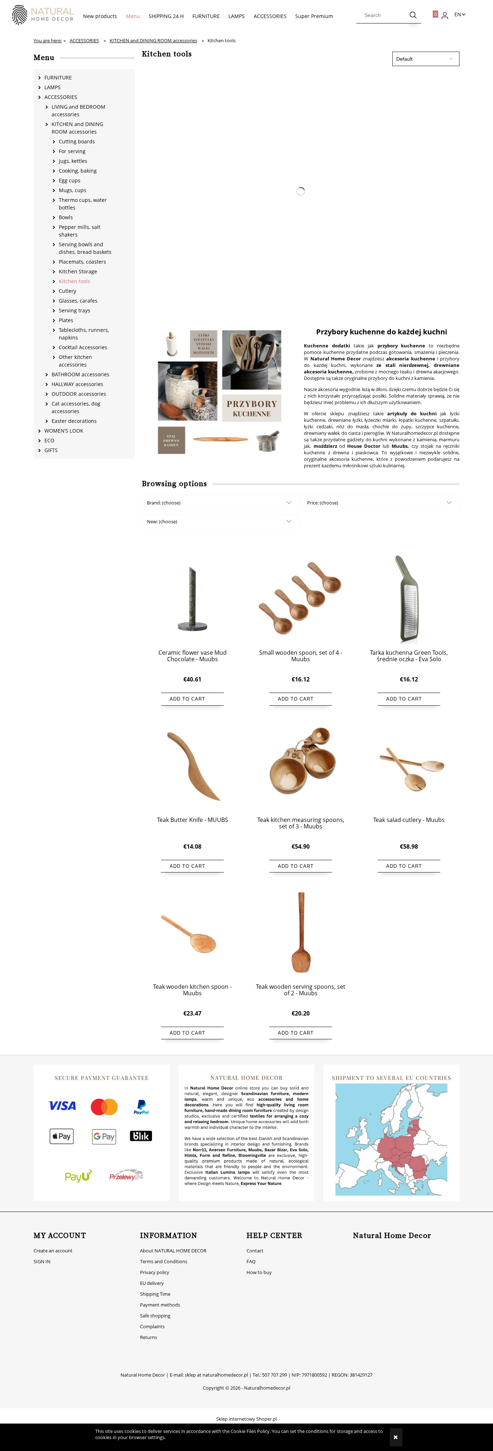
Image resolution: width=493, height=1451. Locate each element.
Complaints (152, 1326)
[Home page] (39, 15)
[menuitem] (100, 16)
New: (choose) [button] (162, 521)
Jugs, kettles (73, 160)
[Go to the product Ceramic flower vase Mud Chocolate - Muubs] (192, 599)
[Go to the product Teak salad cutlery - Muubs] (409, 765)
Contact (255, 1250)
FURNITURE (58, 77)
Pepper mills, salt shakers (79, 231)
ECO (49, 440)
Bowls (66, 217)
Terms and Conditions (163, 1261)
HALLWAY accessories (77, 384)
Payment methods (160, 1304)
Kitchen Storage (78, 271)
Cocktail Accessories (83, 347)
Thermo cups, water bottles (83, 203)
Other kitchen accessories (75, 361)
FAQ (251, 1261)
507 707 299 (274, 1375)
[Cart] (431, 12)
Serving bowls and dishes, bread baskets (85, 248)
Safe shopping (155, 1315)
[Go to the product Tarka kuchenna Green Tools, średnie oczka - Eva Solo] (409, 599)
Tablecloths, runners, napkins (84, 333)
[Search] (413, 15)
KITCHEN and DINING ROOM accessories (77, 128)
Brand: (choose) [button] (163, 502)
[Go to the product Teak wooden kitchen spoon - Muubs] (192, 932)
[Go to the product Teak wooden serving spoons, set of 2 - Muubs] (300, 932)
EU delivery (152, 1283)
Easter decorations (74, 420)
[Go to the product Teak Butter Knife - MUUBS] (192, 765)
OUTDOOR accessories (79, 393)
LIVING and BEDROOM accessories (78, 110)
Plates (66, 320)
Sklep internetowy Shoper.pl (246, 1419)
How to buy (259, 1272)
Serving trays (74, 310)
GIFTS (51, 450)
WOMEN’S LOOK (63, 430)
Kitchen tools (74, 281)
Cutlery (67, 290)
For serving (72, 151)
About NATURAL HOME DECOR (173, 1250)
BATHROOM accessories (80, 374)
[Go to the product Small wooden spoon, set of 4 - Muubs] (300, 599)
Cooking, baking (78, 170)
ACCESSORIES (60, 97)
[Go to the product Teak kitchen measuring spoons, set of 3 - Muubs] (300, 765)
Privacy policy (154, 1272)
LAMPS (52, 87)
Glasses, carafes (78, 300)
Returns (148, 1337)
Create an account (53, 1250)
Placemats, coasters (82, 261)
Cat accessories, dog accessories (76, 407)
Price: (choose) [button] (322, 502)
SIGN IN (42, 1261)
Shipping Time (155, 1294)
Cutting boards (77, 141)
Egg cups (69, 180)
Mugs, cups (72, 190)
